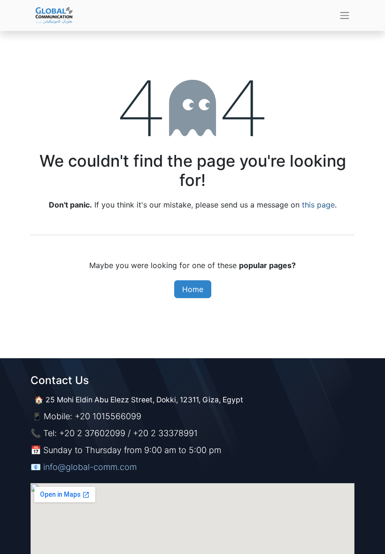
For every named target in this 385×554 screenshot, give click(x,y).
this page (318, 204)
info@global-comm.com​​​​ (90, 467)
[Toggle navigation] (344, 16)
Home (192, 289)
